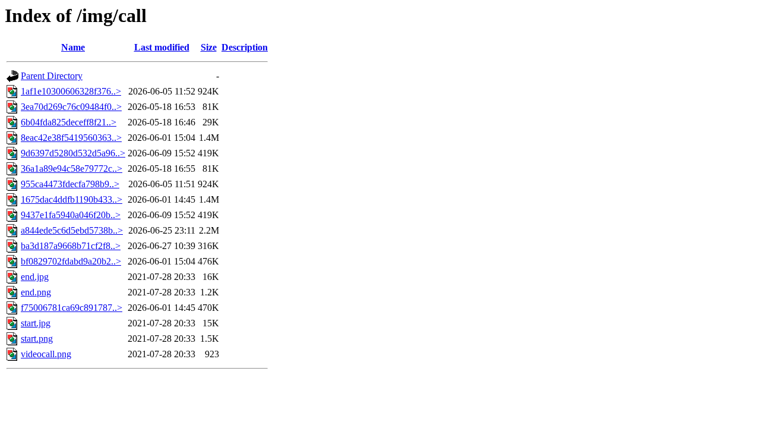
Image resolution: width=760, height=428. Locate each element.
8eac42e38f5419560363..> (71, 138)
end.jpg (35, 277)
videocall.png (46, 354)
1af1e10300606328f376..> (71, 91)
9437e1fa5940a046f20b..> (71, 215)
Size (209, 47)
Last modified (161, 47)
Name (73, 47)
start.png (37, 338)
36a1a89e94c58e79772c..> (71, 168)
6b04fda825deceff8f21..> (68, 122)
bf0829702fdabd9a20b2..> (71, 261)
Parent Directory (52, 76)
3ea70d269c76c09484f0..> (71, 107)
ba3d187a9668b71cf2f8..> (71, 246)
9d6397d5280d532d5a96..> (73, 153)
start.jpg (35, 323)
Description (244, 47)
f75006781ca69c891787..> (71, 308)
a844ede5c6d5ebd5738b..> (72, 230)
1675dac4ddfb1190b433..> (71, 199)
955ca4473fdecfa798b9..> (70, 184)
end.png (36, 292)
